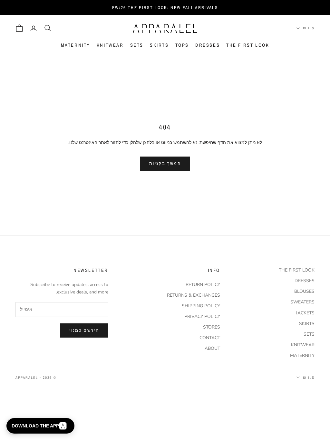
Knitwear (110, 45)
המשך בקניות (165, 163)
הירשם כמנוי (84, 330)
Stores (211, 327)
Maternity (75, 45)
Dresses (207, 45)
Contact (209, 338)
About (212, 348)
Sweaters (302, 302)
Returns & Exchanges (193, 295)
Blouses (304, 291)
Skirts (159, 45)
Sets (136, 45)
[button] (40, 426)
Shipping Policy (201, 306)
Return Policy (203, 285)
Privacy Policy (202, 316)
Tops (182, 45)
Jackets (305, 313)
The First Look (247, 45)
